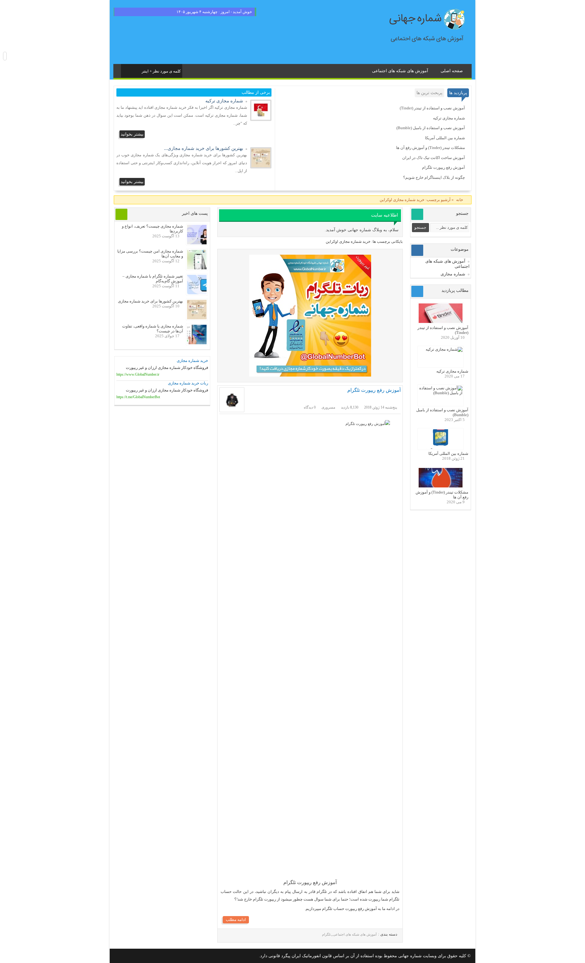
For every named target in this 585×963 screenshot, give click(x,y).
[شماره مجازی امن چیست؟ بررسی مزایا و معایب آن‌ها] (197, 268)
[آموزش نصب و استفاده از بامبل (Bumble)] (441, 393)
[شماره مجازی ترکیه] (260, 119)
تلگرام (326, 934)
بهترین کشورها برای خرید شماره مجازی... (203, 148)
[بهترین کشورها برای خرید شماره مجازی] (260, 167)
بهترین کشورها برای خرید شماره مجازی (150, 301)
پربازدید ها (458, 92)
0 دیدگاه (310, 407)
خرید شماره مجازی (192, 360)
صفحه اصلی (452, 71)
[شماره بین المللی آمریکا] (441, 447)
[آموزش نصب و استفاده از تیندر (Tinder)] (441, 321)
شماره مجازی (453, 274)
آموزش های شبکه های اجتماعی (400, 71)
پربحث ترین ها (429, 92)
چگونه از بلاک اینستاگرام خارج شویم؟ (434, 177)
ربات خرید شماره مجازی (188, 383)
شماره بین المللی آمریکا (445, 138)
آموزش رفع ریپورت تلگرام (443, 167)
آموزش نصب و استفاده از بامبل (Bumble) (430, 128)
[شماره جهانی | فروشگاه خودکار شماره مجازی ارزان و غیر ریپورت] (310, 316)
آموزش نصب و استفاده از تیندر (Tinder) (432, 108)
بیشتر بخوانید (132, 134)
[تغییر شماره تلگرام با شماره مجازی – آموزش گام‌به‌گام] (197, 293)
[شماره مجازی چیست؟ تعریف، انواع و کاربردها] (197, 243)
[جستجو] (126, 70)
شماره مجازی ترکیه (449, 118)
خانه (459, 199)
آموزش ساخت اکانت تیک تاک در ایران (433, 157)
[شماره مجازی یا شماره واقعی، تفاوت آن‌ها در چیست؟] (197, 343)
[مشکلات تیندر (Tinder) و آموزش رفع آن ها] (441, 486)
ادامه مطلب (236, 919)
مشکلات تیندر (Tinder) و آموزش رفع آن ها (430, 147)
